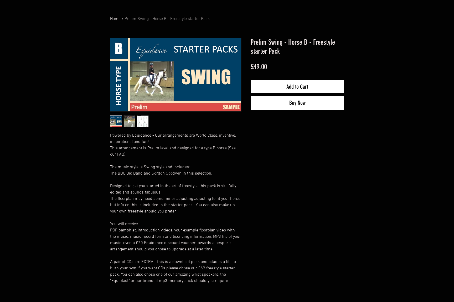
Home (115, 19)
